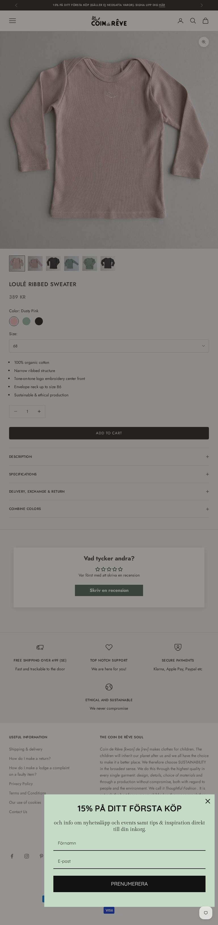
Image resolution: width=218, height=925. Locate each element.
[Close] (208, 801)
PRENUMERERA (129, 884)
